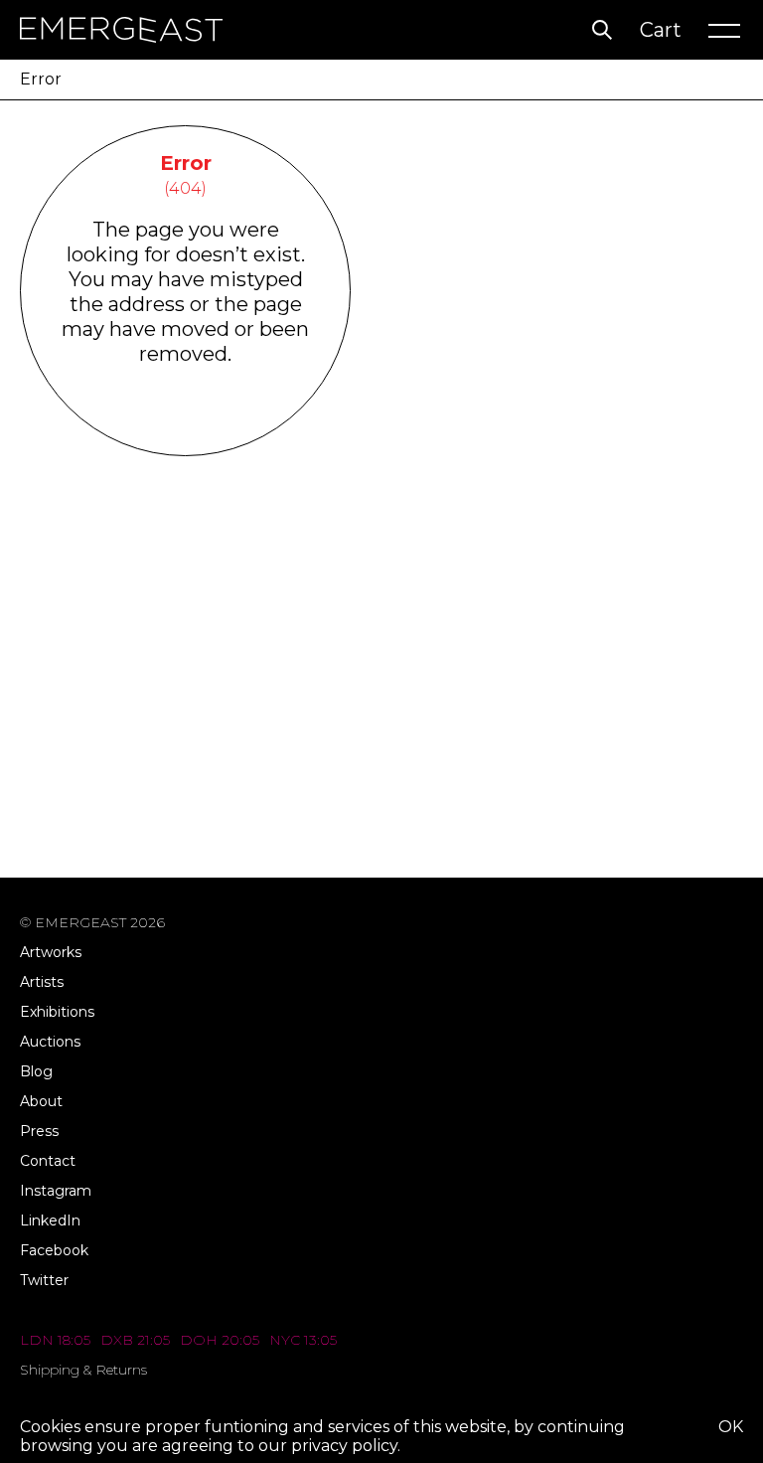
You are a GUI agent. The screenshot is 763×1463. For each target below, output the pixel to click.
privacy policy (344, 1445)
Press (39, 1131)
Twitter (44, 1280)
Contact (48, 1161)
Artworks (50, 952)
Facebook (54, 1250)
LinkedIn (50, 1220)
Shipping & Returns (83, 1370)
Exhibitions (57, 1012)
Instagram (55, 1191)
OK (730, 1426)
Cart (661, 30)
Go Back (185, 429)
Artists (42, 982)
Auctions (50, 1042)
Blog (36, 1071)
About (41, 1101)
